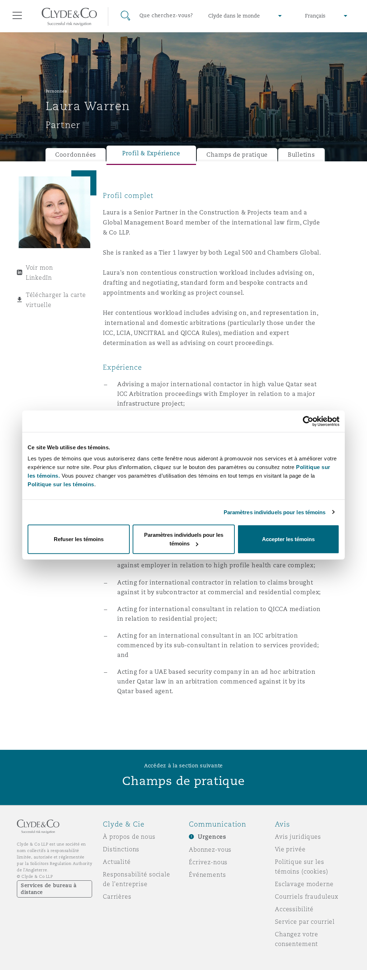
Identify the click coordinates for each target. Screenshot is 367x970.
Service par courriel (305, 921)
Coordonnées (75, 154)
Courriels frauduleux (306, 896)
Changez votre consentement (296, 939)
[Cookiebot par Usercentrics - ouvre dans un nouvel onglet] (308, 421)
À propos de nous (129, 836)
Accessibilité (294, 909)
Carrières (117, 896)
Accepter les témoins (288, 539)
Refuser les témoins (79, 539)
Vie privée (290, 849)
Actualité (117, 861)
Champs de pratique (237, 154)
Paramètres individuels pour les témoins (275, 512)
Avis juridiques (298, 836)
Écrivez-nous (208, 862)
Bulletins (301, 154)
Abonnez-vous (210, 849)
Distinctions (121, 849)
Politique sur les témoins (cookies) (301, 866)
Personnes (56, 91)
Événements (207, 874)
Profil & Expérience (151, 153)
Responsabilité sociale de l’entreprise (136, 879)
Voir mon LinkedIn (39, 272)
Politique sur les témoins (61, 484)
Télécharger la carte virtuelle (56, 299)
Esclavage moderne (304, 884)
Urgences (212, 837)
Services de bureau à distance (49, 888)
